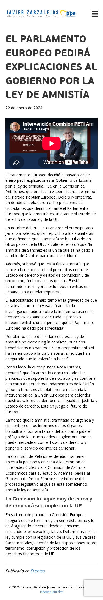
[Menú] (95, 14)
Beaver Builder (51, 592)
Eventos (37, 570)
